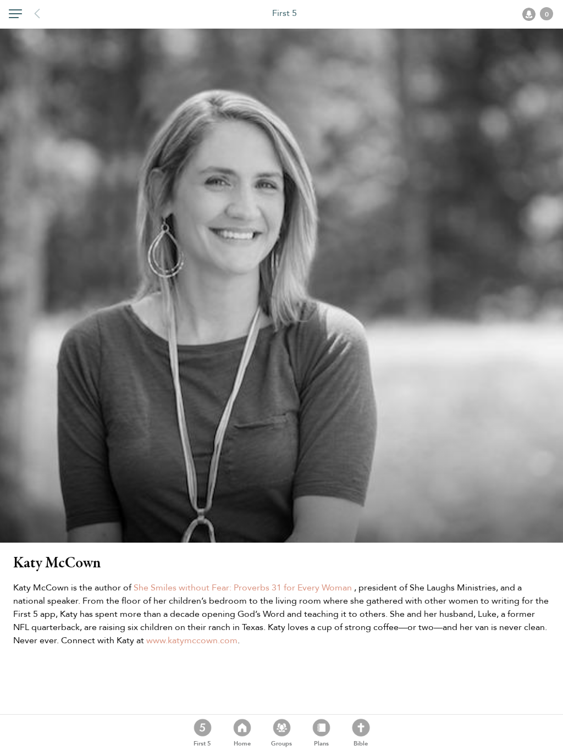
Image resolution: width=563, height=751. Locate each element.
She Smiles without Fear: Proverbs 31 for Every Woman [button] (244, 588)
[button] (15, 16)
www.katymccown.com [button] (192, 640)
